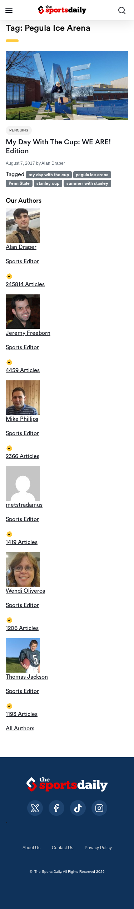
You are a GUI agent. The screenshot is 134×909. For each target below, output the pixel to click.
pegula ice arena (92, 175)
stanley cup (47, 183)
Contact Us (62, 847)
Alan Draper (53, 163)
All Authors (20, 728)
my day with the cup (49, 175)
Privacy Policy (98, 847)
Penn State (19, 183)
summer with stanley (87, 183)
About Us (31, 847)
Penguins (18, 130)
